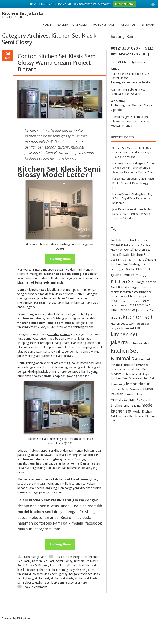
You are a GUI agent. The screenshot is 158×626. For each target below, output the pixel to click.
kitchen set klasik (62, 578)
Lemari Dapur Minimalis (126, 389)
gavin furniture (123, 275)
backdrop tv (120, 240)
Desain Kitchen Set (134, 254)
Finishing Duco (78, 557)
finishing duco (85, 570)
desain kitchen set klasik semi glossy (50, 570)
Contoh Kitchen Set (137, 249)
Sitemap (148, 25)
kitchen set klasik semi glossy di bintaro (61, 582)
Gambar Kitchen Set (138, 269)
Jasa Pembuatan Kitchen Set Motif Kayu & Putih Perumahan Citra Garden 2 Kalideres (133, 213)
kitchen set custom (123, 323)
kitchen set (42, 578)
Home (47, 25)
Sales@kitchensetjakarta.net (129, 62)
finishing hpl (118, 269)
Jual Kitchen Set (123, 310)
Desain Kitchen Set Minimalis (127, 259)
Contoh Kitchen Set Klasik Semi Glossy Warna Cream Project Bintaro (57, 62)
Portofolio (56, 565)
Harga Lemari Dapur (131, 301)
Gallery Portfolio (72, 25)
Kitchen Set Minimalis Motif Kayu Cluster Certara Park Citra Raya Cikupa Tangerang (132, 152)
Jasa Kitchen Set (139, 305)
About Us (128, 25)
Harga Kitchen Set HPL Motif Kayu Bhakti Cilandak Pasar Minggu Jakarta (133, 183)
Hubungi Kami (104, 25)
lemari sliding (132, 405)
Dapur (114, 255)
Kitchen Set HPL (130, 328)
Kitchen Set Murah (125, 378)
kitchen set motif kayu (135, 374)
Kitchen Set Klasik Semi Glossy (52, 561)
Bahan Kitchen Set (134, 245)
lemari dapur (138, 383)
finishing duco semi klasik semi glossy (42, 574)
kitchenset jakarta (34, 557)
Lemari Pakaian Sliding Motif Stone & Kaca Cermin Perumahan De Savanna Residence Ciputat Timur (134, 167)
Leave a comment (35, 587)
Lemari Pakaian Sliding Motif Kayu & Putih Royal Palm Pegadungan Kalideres (133, 198)
